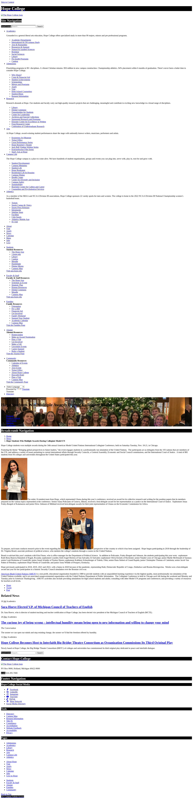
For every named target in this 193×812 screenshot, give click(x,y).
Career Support (18, 349)
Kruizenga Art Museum (21, 138)
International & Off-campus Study (26, 42)
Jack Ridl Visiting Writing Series (25, 147)
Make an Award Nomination (23, 337)
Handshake (16, 264)
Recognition (11, 420)
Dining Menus (18, 266)
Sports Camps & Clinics (22, 205)
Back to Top (6, 794)
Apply (14, 87)
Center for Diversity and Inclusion (26, 180)
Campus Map (17, 268)
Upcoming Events (19, 346)
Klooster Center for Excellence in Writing (29, 122)
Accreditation (11, 726)
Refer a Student (18, 351)
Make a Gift (17, 344)
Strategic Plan (17, 285)
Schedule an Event (19, 283)
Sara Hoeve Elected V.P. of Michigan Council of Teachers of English (46, 607)
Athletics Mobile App (20, 219)
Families (9, 301)
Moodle (15, 261)
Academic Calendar (20, 320)
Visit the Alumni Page (15, 353)
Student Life (17, 168)
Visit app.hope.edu (14, 271)
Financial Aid (17, 311)
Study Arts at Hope (19, 152)
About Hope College (20, 372)
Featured (10, 416)
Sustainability (17, 184)
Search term (6, 26)
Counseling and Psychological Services (28, 189)
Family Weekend (19, 316)
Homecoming (17, 335)
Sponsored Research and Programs (26, 119)
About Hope (11, 762)
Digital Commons (19, 110)
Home (8, 436)
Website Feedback (13, 728)
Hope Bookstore (18, 170)
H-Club (15, 222)
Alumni (9, 330)
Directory (10, 394)
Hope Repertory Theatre (22, 145)
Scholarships (17, 82)
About (9, 226)
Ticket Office (17, 140)
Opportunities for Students (22, 112)
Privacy (9, 733)
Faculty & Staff (12, 275)
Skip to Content (7, 2)
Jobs (8, 240)
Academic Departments (21, 40)
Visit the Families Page (15, 325)
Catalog (15, 61)
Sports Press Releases (20, 207)
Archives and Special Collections (25, 117)
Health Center (17, 177)
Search (40, 26)
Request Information (20, 96)
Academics (10, 31)
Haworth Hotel (18, 375)
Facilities (15, 215)
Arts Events (16, 368)
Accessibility (11, 730)
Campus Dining (18, 175)
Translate (26, 389)
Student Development (21, 163)
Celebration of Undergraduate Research (28, 126)
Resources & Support (20, 47)
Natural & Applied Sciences (23, 49)
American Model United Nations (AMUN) (18, 574)
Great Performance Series (22, 142)
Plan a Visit (16, 339)
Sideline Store (17, 212)
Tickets (14, 203)
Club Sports (16, 217)
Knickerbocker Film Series (23, 149)
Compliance (11, 723)
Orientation (16, 306)
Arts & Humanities (19, 45)
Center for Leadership (21, 114)
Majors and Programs (20, 84)
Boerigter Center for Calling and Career (28, 187)
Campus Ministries (19, 165)
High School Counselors (22, 91)
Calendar (10, 236)
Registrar (15, 52)
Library (15, 56)
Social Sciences (18, 54)
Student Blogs (17, 94)
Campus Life (11, 154)
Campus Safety (18, 182)
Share (8, 585)
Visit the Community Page (17, 382)
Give (8, 243)
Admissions (11, 64)
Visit (13, 89)
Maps (8, 238)
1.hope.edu (16, 254)
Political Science (13, 418)
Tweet (8, 588)
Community (11, 358)
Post (8, 590)
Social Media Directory (16, 704)
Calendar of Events (19, 363)
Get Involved (17, 313)
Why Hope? (17, 75)
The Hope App (18, 252)
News (8, 233)
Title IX (9, 721)
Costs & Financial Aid (21, 77)
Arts (8, 129)
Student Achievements (21, 80)
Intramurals (16, 210)
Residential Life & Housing (23, 173)
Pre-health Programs (20, 59)
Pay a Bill (16, 309)
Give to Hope (12, 776)
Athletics (10, 191)
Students (9, 247)
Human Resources (19, 287)
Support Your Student (20, 318)
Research (10, 98)
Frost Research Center (21, 124)
